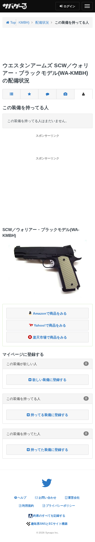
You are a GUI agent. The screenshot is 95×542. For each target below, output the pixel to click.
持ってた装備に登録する (49, 450)
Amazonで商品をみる (49, 313)
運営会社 (73, 497)
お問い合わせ (47, 497)
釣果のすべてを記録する (48, 515)
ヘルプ (21, 497)
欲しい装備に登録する (48, 380)
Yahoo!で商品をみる (49, 325)
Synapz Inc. (52, 532)
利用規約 (27, 505)
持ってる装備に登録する (49, 415)
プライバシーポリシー (60, 505)
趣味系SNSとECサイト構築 (48, 523)
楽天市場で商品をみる (49, 337)
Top (12, 22)
